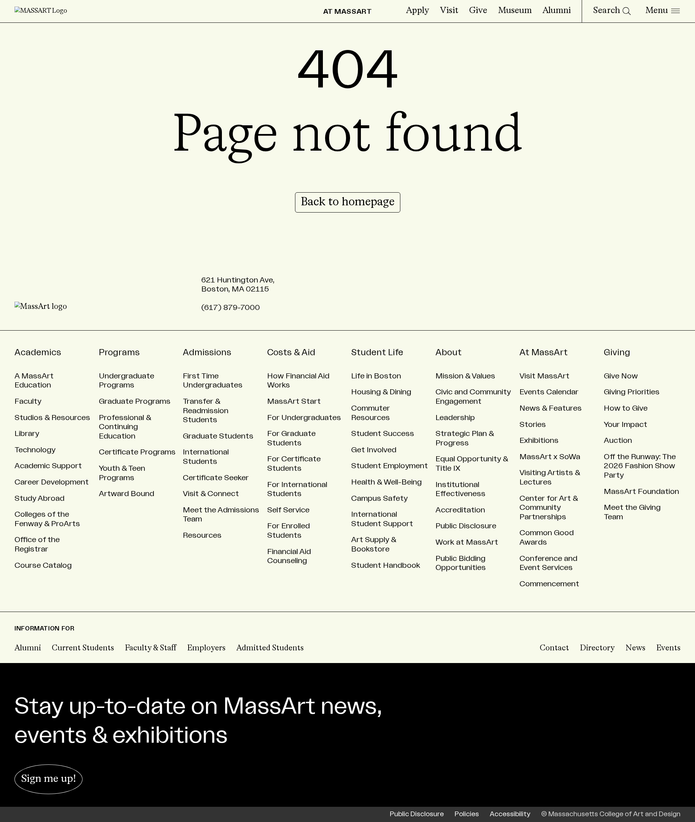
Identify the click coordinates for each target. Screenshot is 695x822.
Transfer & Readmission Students (205, 411)
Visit (449, 11)
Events (668, 648)
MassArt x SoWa (549, 457)
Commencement (549, 584)
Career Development (51, 482)
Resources (202, 535)
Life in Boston (376, 376)
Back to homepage (348, 202)
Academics (37, 352)
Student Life (377, 352)
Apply (417, 11)
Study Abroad (39, 498)
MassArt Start (294, 401)
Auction (618, 440)
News (635, 648)
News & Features (550, 408)
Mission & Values (465, 376)
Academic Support (48, 466)
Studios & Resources (52, 418)
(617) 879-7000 (230, 307)
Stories (532, 424)
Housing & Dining (381, 392)
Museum (515, 11)
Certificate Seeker (216, 478)
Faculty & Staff (150, 648)
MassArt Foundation (641, 491)
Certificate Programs (137, 452)
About (448, 352)
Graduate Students (218, 436)
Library (26, 433)
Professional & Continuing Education (125, 427)
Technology (34, 450)
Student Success (382, 433)
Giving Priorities (632, 392)
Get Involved (373, 450)
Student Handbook (385, 565)
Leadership (455, 418)
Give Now (621, 376)
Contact (554, 648)
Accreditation (460, 510)
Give (478, 11)
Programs (119, 352)
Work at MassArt (466, 542)
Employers (206, 648)
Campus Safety (379, 498)
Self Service (288, 510)
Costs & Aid (291, 352)
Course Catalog (43, 565)
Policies (467, 814)
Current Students (83, 648)
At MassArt (543, 352)
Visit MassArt (544, 376)
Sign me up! (48, 779)
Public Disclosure (465, 526)
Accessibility (510, 814)
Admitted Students (270, 648)
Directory (597, 648)
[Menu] (662, 11)
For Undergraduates (304, 418)
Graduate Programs (134, 401)
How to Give (626, 408)
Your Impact (625, 424)
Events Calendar (548, 392)
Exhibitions (539, 440)
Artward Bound (126, 494)
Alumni (557, 11)
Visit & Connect (211, 494)
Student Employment (389, 466)
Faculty (27, 401)
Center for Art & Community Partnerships (548, 508)
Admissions (207, 352)
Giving (617, 352)
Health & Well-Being (386, 482)
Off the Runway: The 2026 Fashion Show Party (640, 466)
